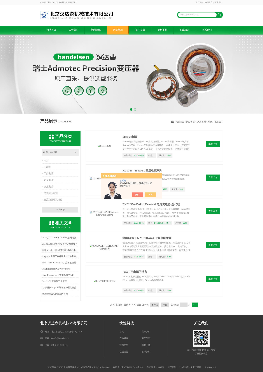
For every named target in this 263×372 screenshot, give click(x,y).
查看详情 (213, 144)
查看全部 (60, 209)
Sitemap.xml (210, 367)
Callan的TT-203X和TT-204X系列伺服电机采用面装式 (60, 238)
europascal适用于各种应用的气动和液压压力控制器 (60, 256)
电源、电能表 (214, 122)
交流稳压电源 (51, 193)
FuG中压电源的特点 (135, 271)
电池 (46, 160)
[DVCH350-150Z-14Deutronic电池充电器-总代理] (104, 213)
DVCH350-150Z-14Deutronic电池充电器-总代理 (151, 204)
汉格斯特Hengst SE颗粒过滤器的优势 (59, 287)
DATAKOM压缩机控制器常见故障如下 (59, 244)
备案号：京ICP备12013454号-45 (128, 367)
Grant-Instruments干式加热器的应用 (58, 275)
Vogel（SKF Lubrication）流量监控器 (59, 262)
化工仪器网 (195, 367)
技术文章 (140, 29)
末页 (165, 305)
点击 (75, 152)
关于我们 (73, 29)
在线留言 (208, 2)
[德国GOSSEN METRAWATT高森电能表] (104, 247)
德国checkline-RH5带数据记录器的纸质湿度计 (60, 250)
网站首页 (51, 29)
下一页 (154, 305)
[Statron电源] (104, 146)
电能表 (47, 167)
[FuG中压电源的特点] (104, 281)
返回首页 (199, 2)
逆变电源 (48, 180)
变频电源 (48, 186)
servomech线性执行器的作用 (55, 294)
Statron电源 (130, 136)
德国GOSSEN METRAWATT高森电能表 (147, 238)
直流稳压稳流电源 (53, 199)
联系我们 (218, 2)
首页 (121, 331)
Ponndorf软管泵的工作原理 (54, 281)
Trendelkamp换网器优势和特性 (56, 269)
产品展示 (118, 29)
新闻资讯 (96, 29)
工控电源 (48, 173)
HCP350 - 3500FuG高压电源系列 (142, 170)
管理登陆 (172, 367)
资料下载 (162, 29)
